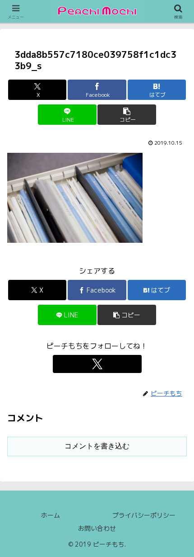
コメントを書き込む (97, 446)
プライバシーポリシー (144, 515)
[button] (126, 114)
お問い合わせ (97, 528)
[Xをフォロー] (97, 364)
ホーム (50, 515)
